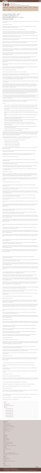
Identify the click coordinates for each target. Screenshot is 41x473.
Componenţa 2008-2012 (9, 413)
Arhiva (6, 407)
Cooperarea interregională (6, 424)
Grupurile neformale (5, 444)
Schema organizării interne (6, 458)
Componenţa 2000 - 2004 (9, 416)
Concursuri (4, 434)
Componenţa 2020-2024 (9, 408)
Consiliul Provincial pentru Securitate (8, 443)
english (38, 2)
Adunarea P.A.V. (12, 7)
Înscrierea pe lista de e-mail (6, 465)
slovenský (26, 2)
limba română (32, 2)
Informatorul (5, 427)
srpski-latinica (20, 2)
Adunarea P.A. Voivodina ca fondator (8, 425)
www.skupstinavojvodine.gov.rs (20, 470)
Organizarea (19, 7)
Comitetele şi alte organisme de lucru (8, 442)
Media (4, 9)
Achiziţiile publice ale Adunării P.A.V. (8, 428)
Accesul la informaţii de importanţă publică (8, 426)
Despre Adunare (5, 422)
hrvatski (29, 2)
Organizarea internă (5, 457)
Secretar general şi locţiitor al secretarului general (9, 445)
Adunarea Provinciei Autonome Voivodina (19, 4)
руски (36, 2)
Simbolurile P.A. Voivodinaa (6, 423)
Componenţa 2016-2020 (9, 410)
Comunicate (4, 464)
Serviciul (35, 7)
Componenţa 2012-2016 (9, 411)
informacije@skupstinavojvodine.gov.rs (31, 470)
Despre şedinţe (7, 404)
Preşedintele (4, 436)
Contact (9, 9)
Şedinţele (25, 7)
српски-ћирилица (15, 2)
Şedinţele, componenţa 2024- (9, 405)
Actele (30, 7)
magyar (24, 2)
